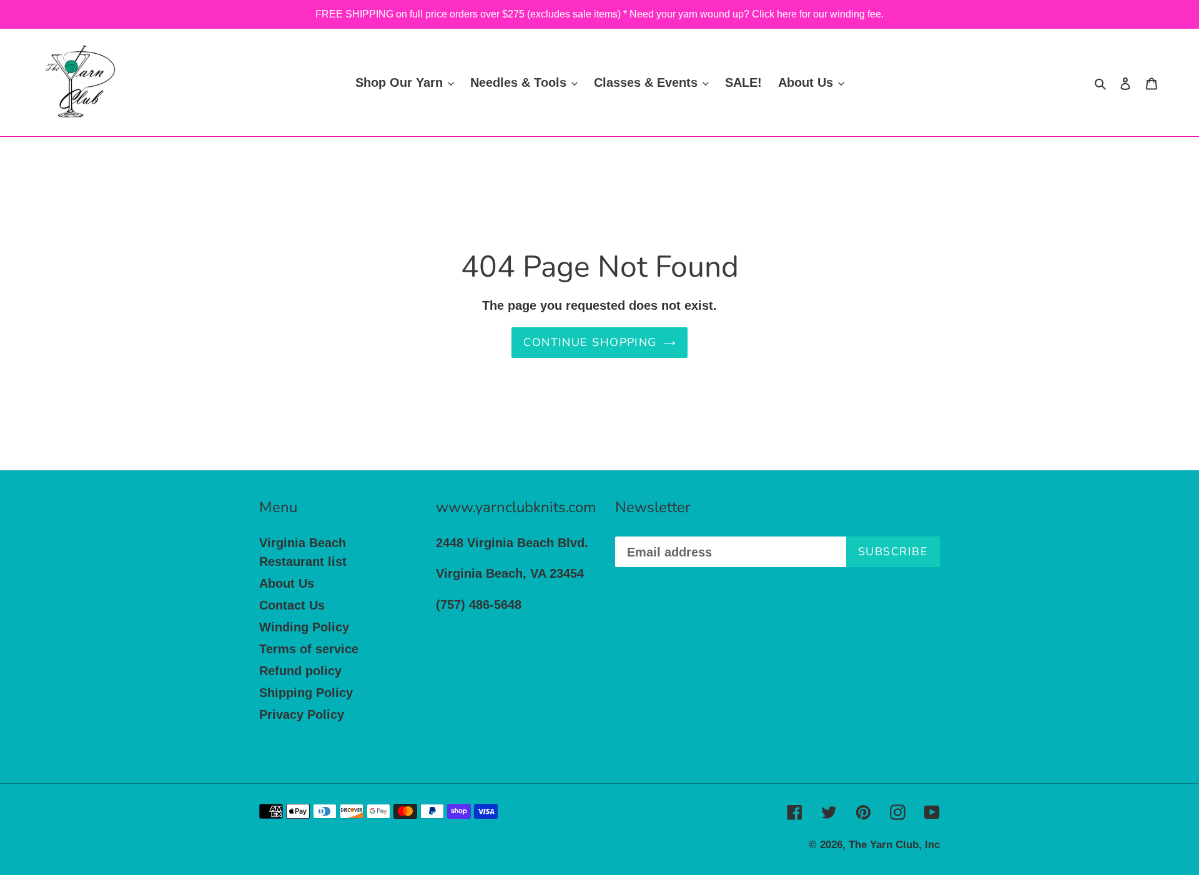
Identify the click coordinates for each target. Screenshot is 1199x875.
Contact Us (292, 605)
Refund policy (300, 671)
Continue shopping (589, 342)
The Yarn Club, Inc (894, 845)
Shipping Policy (306, 693)
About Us (286, 583)
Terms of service (308, 649)
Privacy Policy (301, 714)
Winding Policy (304, 627)
